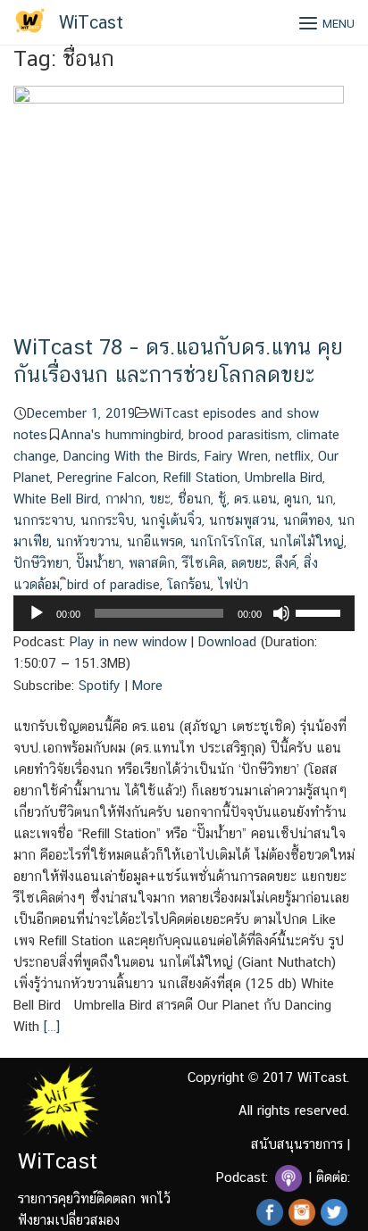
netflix (293, 455)
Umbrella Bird (283, 477)
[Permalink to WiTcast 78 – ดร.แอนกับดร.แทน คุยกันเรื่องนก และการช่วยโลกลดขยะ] (178, 208)
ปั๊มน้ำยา (98, 562)
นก (324, 498)
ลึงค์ (286, 562)
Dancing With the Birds (130, 455)
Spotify (100, 685)
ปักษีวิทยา (41, 562)
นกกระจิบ (107, 520)
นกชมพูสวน (242, 520)
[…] (49, 1026)
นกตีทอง (306, 520)
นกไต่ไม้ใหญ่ (307, 541)
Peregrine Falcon (106, 477)
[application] (184, 613)
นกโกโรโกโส (226, 541)
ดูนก (296, 498)
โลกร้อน (189, 584)
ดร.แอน (255, 498)
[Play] (37, 613)
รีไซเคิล (203, 562)
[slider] (321, 611)
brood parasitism (238, 434)
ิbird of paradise (113, 584)
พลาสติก (152, 562)
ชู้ (222, 498)
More (147, 685)
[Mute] (281, 613)
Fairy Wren (236, 455)
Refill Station (200, 477)
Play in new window (128, 641)
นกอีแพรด (155, 541)
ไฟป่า (233, 584)
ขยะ (160, 498)
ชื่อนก (194, 498)
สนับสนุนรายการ (297, 1144)
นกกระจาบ (43, 520)
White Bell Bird (55, 498)
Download (227, 641)
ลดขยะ (249, 562)
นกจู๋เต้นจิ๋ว (171, 520)
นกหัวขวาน (88, 541)
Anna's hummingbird (121, 434)
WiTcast (91, 22)
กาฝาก (123, 498)
